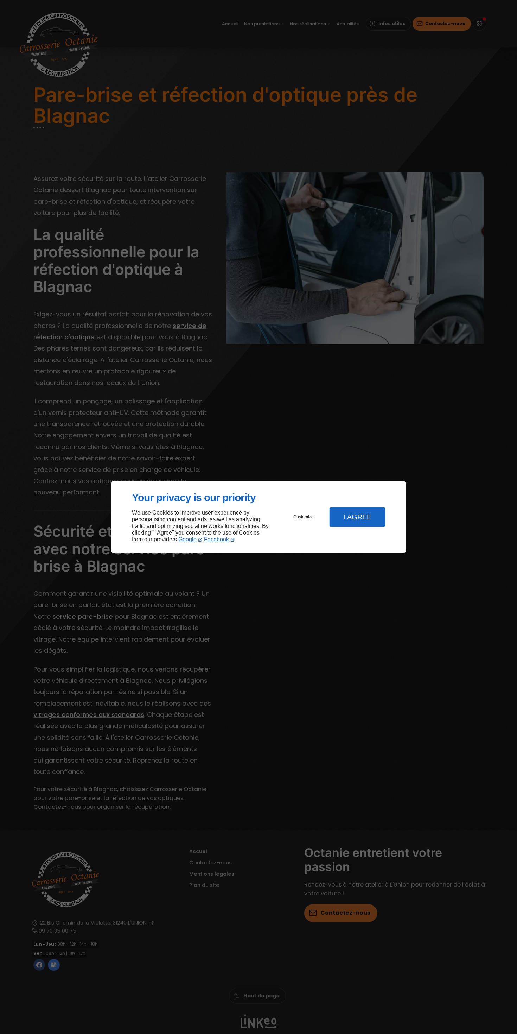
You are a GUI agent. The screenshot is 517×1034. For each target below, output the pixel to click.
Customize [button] (303, 517)
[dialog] (258, 517)
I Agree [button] (357, 517)
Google (187, 539)
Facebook (216, 539)
